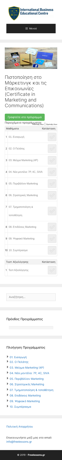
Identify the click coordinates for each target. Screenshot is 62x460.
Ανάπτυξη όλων (38, 124)
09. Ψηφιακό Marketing (21, 238)
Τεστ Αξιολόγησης (19, 270)
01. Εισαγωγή (16, 137)
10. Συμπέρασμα (18, 250)
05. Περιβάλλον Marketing (23, 183)
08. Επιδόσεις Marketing (22, 227)
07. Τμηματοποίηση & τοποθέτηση (21, 211)
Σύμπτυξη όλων (51, 124)
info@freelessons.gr (19, 441)
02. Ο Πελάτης (17, 148)
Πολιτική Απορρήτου (19, 426)
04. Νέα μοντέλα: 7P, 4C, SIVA (26, 172)
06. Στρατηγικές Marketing (23, 195)
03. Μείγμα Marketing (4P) (23, 160)
